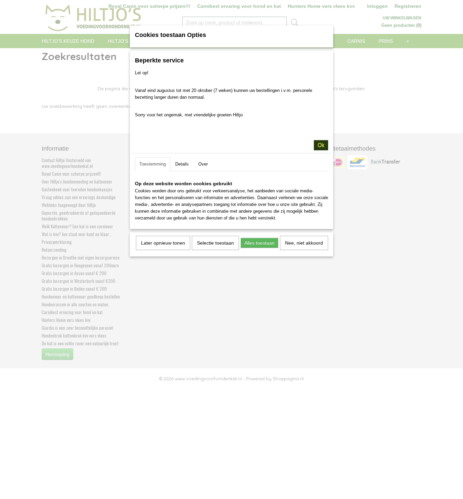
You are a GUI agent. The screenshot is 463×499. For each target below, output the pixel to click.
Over (203, 164)
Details (182, 164)
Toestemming (152, 164)
